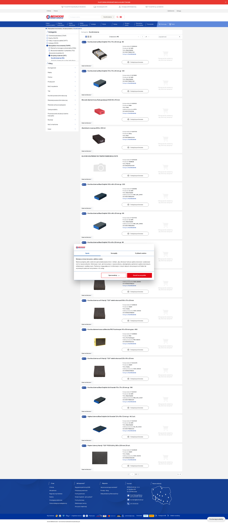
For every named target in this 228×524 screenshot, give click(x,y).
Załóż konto (171, 11)
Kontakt (129, 483)
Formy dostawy (79, 500)
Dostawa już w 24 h (102, 6)
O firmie (49, 11)
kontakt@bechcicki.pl (136, 499)
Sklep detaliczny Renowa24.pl (109, 493)
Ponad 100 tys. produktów (155, 6)
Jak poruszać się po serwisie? (109, 487)
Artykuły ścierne (67, 28)
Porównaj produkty (216, 519)
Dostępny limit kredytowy (129, 6)
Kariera (51, 497)
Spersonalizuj (112, 275)
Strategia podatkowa (55, 500)
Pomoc (56, 11)
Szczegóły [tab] (114, 253)
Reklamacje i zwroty (81, 503)
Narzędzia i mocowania (55, 28)
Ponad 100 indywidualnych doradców (75, 6)
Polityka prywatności (81, 490)
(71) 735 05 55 (134, 503)
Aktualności (52, 490)
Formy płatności (80, 493)
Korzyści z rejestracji (81, 506)
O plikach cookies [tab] (140, 253)
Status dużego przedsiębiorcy (58, 503)
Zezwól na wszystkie (139, 275)
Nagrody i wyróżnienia (55, 493)
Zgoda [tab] (87, 253)
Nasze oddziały (156, 483)
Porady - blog (105, 490)
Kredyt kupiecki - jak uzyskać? (83, 497)
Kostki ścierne (78, 28)
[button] (50, 24)
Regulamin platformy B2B (82, 487)
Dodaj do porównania (135, 62)
